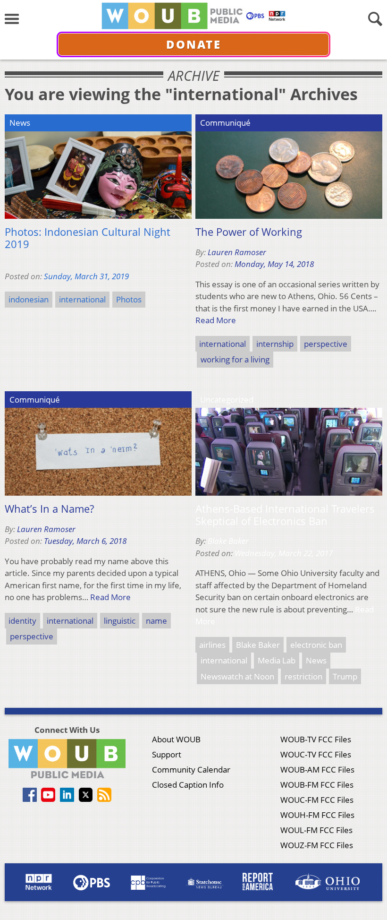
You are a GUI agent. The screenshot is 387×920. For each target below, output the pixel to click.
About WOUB (176, 739)
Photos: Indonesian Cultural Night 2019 (87, 238)
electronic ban (316, 644)
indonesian (28, 299)
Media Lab (276, 660)
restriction (303, 676)
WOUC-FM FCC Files (316, 799)
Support (166, 754)
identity (22, 620)
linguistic (119, 620)
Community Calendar (191, 769)
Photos (129, 299)
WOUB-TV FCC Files (315, 739)
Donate (193, 44)
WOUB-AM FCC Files (317, 769)
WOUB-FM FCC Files (316, 784)
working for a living (235, 359)
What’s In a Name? (49, 509)
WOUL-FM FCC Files (316, 830)
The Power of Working (248, 232)
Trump (345, 676)
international (82, 299)
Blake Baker (228, 540)
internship (275, 343)
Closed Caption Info (188, 784)
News (316, 660)
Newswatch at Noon (237, 676)
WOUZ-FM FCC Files (316, 845)
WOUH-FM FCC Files (317, 814)
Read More (215, 320)
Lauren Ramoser (237, 252)
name (156, 620)
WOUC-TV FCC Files (315, 754)
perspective (325, 343)
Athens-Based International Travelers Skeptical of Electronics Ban (285, 515)
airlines (212, 644)
